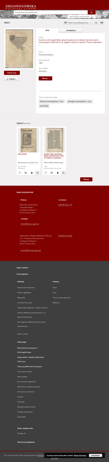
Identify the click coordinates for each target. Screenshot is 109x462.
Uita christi (22, 154)
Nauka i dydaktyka (24, 292)
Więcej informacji (80, 455)
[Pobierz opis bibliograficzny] (25, 173)
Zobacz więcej (22, 334)
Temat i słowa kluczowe (61, 297)
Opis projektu (22, 376)
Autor (55, 287)
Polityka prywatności (25, 412)
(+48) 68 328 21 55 (65, 205)
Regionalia (21, 297)
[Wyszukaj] (91, 12)
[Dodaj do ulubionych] (96, 22)
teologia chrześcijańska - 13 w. (79, 101)
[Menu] (106, 2)
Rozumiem (96, 455)
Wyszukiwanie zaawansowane (79, 16)
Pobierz (12, 79)
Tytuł (54, 292)
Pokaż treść (11, 73)
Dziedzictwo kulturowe (25, 287)
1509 (40, 63)
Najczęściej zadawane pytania (28, 387)
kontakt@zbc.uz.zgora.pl (30, 224)
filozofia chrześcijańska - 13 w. (51, 101)
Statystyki (21, 402)
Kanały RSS (21, 417)
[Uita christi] (28, 140)
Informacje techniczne (25, 392)
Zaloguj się (21, 433)
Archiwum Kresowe (24, 303)
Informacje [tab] (71, 30)
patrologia (44, 106)
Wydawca (56, 303)
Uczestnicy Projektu (24, 371)
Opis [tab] (47, 30)
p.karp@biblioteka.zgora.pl (31, 250)
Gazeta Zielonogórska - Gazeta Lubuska (32, 308)
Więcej (86, 179)
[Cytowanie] (101, 22)
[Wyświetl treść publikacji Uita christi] (32, 173)
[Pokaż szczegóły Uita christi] (37, 173)
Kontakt (20, 397)
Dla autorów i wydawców (26, 381)
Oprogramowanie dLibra (26, 407)
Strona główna (22, 274)
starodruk (43, 71)
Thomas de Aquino (46, 55)
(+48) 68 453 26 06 (65, 236)
